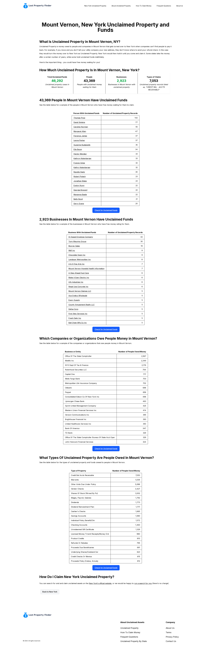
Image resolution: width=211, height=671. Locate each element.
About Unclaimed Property (121, 6)
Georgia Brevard (80, 190)
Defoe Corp (73, 309)
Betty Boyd (78, 199)
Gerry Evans (79, 203)
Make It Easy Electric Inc (78, 277)
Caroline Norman (81, 127)
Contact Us (171, 641)
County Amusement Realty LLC (81, 305)
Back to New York (49, 592)
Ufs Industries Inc (75, 282)
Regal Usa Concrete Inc (78, 286)
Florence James (80, 136)
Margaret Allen (80, 131)
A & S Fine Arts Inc (76, 264)
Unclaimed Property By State (133, 641)
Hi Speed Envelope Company (80, 237)
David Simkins (79, 122)
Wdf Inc (71, 250)
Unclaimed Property (129, 628)
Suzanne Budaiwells (82, 145)
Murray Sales (74, 246)
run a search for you (143, 583)
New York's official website (100, 583)
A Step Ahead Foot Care (78, 273)
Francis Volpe (79, 163)
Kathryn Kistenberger (82, 158)
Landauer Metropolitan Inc (79, 259)
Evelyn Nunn (79, 185)
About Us (179, 6)
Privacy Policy (172, 637)
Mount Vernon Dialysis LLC (79, 291)
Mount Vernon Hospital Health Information (86, 268)
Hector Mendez (80, 154)
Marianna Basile (80, 194)
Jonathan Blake (80, 181)
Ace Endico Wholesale (77, 295)
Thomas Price (79, 118)
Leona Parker (79, 140)
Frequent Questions (164, 6)
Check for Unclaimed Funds (106, 210)
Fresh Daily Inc (74, 318)
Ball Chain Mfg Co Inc (77, 323)
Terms (168, 632)
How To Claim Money (143, 6)
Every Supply (74, 300)
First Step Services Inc (77, 314)
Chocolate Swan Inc (76, 255)
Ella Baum (78, 149)
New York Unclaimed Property (95, 6)
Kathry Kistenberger (82, 167)
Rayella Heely (79, 172)
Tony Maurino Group (77, 241)
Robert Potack (80, 176)
